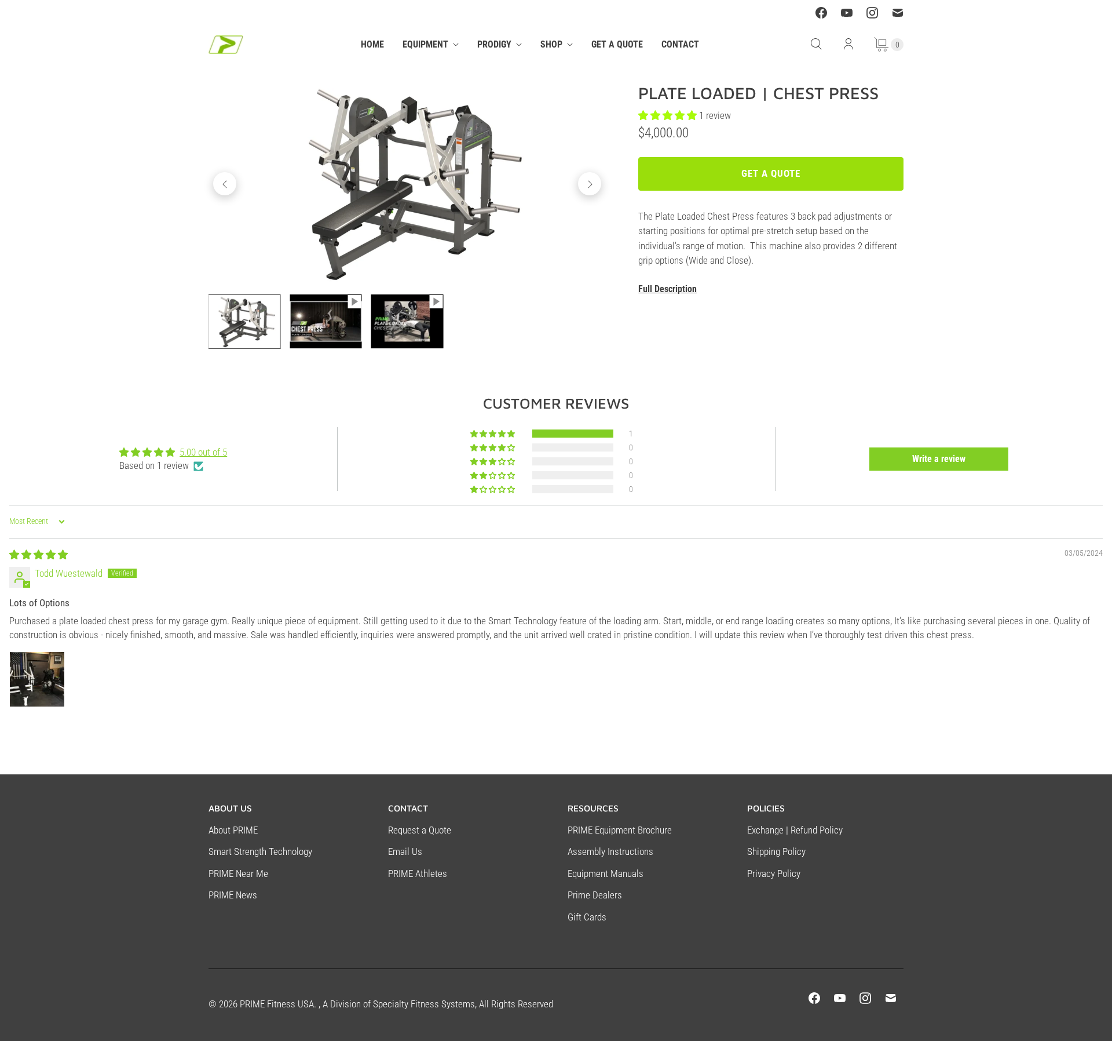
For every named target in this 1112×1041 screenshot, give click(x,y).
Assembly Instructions (610, 851)
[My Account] (848, 44)
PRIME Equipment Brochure (620, 830)
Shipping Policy (776, 851)
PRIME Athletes (417, 873)
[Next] (589, 183)
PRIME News (233, 895)
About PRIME (233, 830)
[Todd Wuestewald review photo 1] (37, 679)
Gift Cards (587, 917)
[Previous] (224, 183)
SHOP (551, 44)
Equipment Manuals (605, 873)
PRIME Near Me (238, 873)
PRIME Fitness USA (277, 1004)
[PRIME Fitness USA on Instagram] (872, 13)
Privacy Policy (773, 873)
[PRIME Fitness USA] (226, 44)
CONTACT (680, 44)
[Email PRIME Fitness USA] (897, 13)
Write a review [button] (938, 458)
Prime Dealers (595, 895)
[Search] (816, 44)
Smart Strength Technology (260, 851)
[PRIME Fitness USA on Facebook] (821, 13)
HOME (372, 44)
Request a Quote (419, 830)
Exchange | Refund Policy (795, 830)
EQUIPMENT (425, 44)
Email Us (405, 851)
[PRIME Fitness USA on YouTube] (846, 13)
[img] (38, 554)
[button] (493, 433)
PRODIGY (494, 44)
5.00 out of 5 (203, 452)
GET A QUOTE (617, 44)
